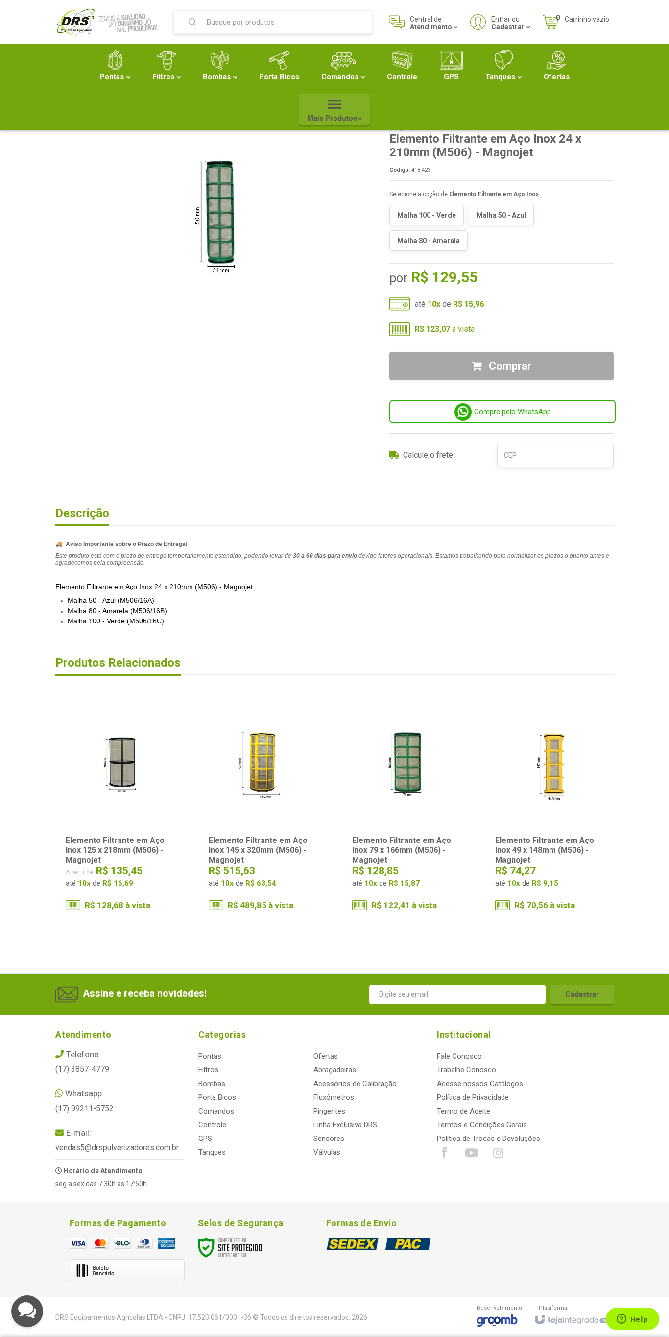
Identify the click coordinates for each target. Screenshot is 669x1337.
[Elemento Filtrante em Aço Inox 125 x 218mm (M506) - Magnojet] (119, 810)
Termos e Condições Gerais (482, 1124)
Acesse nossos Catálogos (480, 1083)
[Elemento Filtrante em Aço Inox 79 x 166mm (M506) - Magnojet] (406, 810)
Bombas (211, 1083)
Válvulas (326, 1152)
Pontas (209, 1056)
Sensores (328, 1138)
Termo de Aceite (463, 1111)
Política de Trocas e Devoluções (488, 1138)
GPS (205, 1138)
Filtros (208, 1069)
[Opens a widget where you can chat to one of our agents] (632, 1320)
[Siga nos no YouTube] (471, 1155)
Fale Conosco (459, 1056)
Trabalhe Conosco (466, 1069)
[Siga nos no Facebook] (444, 1154)
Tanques (212, 1152)
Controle (212, 1124)
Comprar (508, 366)
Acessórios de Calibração (355, 1083)
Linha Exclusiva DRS (345, 1124)
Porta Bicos (217, 1097)
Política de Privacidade (473, 1097)
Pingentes (329, 1111)
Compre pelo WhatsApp (512, 411)
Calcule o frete (428, 455)
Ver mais (126, 878)
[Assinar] (582, 994)
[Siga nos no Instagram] (498, 1155)
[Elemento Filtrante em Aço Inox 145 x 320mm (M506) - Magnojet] (262, 810)
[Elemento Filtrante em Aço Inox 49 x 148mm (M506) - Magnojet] (549, 810)
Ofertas (325, 1056)
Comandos (216, 1111)
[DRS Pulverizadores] (108, 22)
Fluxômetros (333, 1097)
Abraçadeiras (334, 1069)
